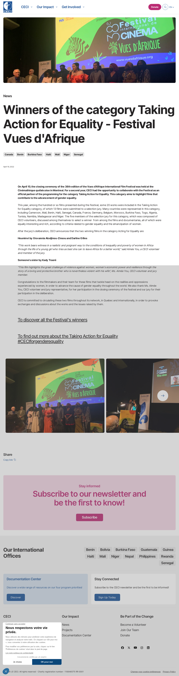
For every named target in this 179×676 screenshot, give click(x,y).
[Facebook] (123, 649)
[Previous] (16, 395)
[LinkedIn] (149, 649)
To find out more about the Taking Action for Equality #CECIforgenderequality (68, 338)
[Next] (162, 395)
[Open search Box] (165, 7)
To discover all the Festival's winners (52, 319)
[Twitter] (130, 649)
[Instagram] (143, 649)
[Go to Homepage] (7, 7)
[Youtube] (136, 649)
